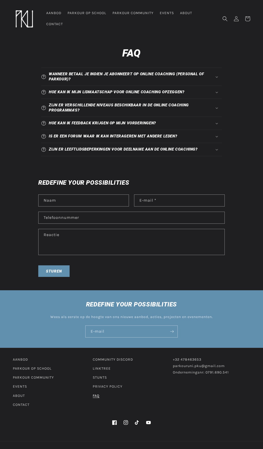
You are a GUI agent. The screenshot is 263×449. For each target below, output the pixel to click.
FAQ (96, 396)
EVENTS (20, 386)
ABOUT (19, 396)
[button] (225, 18)
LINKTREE (102, 368)
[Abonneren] (171, 331)
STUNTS (100, 377)
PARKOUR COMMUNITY (33, 377)
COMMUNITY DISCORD (113, 359)
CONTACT (21, 405)
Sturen (54, 271)
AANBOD (20, 359)
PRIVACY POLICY (108, 386)
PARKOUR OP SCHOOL (32, 368)
